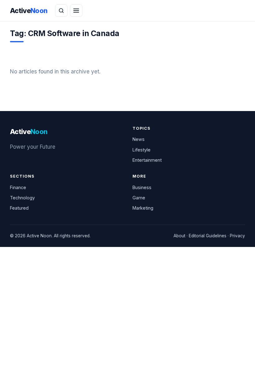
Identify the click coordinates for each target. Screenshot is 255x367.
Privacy (237, 235)
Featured (19, 208)
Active (29, 11)
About (179, 235)
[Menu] (76, 10)
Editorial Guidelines (207, 235)
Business (141, 187)
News (138, 139)
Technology (22, 197)
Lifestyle (141, 149)
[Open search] (61, 10)
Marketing (142, 208)
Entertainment (147, 160)
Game (138, 197)
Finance (18, 187)
